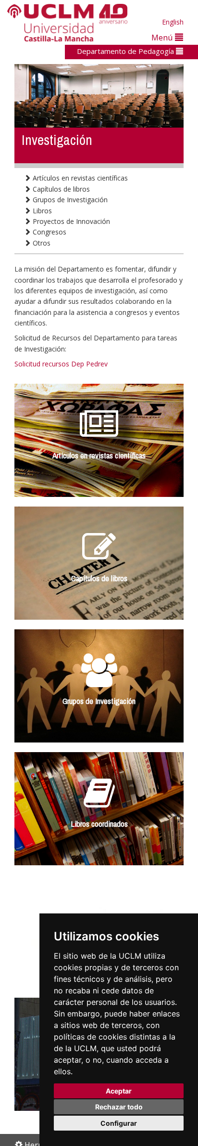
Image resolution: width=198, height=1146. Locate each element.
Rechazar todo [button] (119, 1107)
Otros (40, 242)
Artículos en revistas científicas (79, 177)
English (173, 21)
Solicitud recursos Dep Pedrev (61, 363)
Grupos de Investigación (69, 199)
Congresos (48, 231)
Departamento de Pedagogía (126, 51)
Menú (163, 37)
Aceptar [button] (119, 1091)
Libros (41, 210)
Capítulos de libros (60, 189)
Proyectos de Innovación (70, 221)
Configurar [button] (118, 1123)
